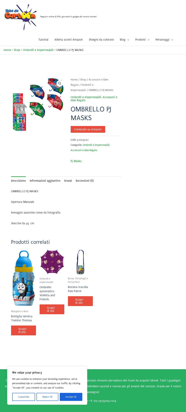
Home (7, 50)
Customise (23, 396)
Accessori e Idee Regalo (84, 150)
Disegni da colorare (101, 39)
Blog (123, 39)
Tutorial (43, 39)
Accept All (71, 396)
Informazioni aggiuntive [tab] (45, 180)
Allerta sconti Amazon (68, 39)
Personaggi (162, 39)
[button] (59, 83)
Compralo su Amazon (88, 129)
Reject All (47, 396)
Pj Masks (76, 161)
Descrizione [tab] (18, 180)
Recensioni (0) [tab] (85, 180)
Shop (17, 50)
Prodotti (140, 39)
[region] (47, 385)
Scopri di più (22, 330)
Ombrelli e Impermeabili (38, 50)
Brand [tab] (68, 180)
